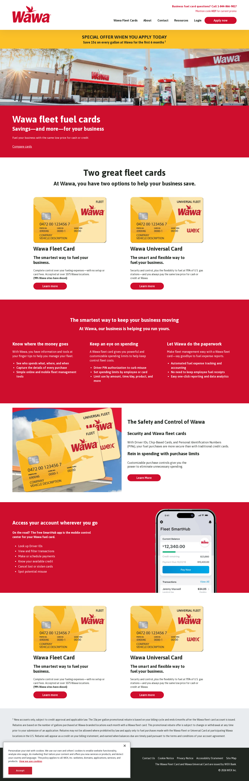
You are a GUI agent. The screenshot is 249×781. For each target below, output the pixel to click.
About (147, 20)
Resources (181, 20)
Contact (162, 20)
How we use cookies (30, 761)
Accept (20, 770)
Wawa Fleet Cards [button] (126, 20)
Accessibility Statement (209, 758)
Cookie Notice (166, 758)
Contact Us (148, 758)
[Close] (125, 746)
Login (197, 20)
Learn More (144, 477)
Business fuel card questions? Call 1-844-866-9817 (204, 6)
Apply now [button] (220, 20)
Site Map (231, 758)
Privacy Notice (185, 758)
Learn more (50, 286)
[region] (67, 760)
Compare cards (22, 146)
